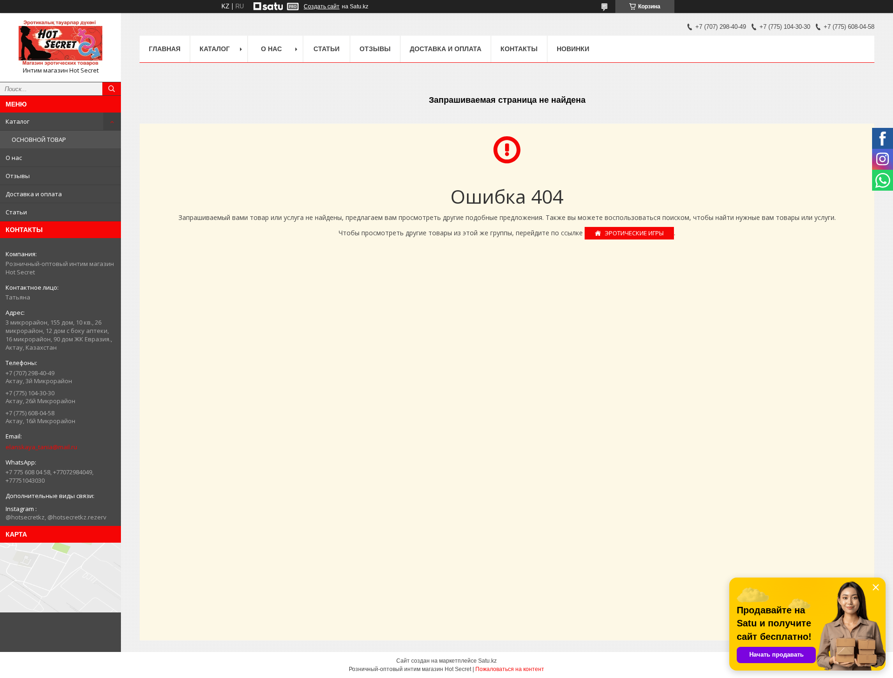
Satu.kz (487, 661)
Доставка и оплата (34, 194)
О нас (14, 157)
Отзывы (18, 176)
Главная (164, 49)
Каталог (17, 121)
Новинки (573, 49)
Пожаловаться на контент (509, 669)
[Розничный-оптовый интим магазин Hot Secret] (60, 43)
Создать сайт (322, 6)
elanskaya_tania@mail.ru (41, 447)
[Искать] (111, 89)
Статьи (16, 212)
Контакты (519, 49)
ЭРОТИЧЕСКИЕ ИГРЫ (634, 233)
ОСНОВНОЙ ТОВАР (39, 139)
